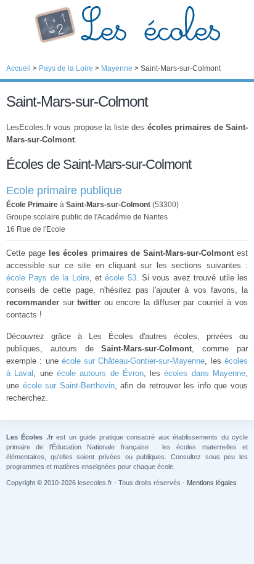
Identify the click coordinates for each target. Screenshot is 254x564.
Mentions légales (212, 482)
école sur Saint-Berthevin (69, 385)
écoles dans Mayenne (204, 373)
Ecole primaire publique (64, 190)
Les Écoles (127, 24)
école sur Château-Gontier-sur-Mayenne (133, 361)
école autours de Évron (100, 373)
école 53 (120, 277)
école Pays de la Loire (47, 277)
